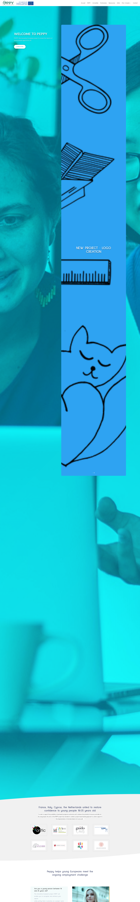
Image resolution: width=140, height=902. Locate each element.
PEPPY (88, 3)
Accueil (83, 3)
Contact (135, 3)
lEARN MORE (19, 46)
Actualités (95, 3)
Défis (118, 3)
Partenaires (103, 3)
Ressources (112, 3)
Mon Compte (126, 3)
